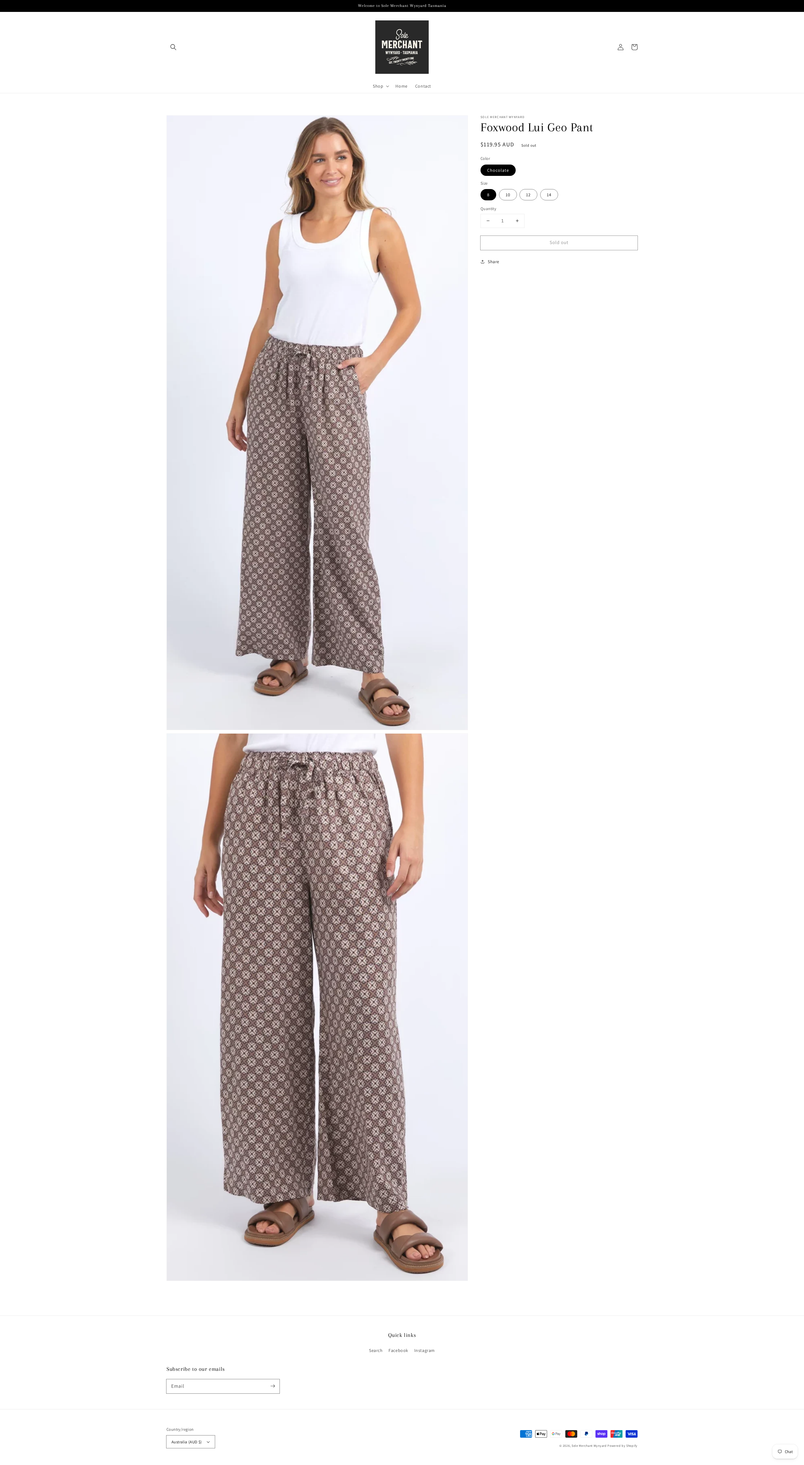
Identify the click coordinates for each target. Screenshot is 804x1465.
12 (528, 195)
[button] (173, 47)
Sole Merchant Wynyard (589, 1446)
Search (376, 1350)
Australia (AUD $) (186, 1442)
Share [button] (493, 261)
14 (549, 195)
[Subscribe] (273, 1386)
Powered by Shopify (622, 1446)
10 (508, 195)
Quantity (488, 208)
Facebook (398, 1350)
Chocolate (498, 170)
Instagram (424, 1350)
